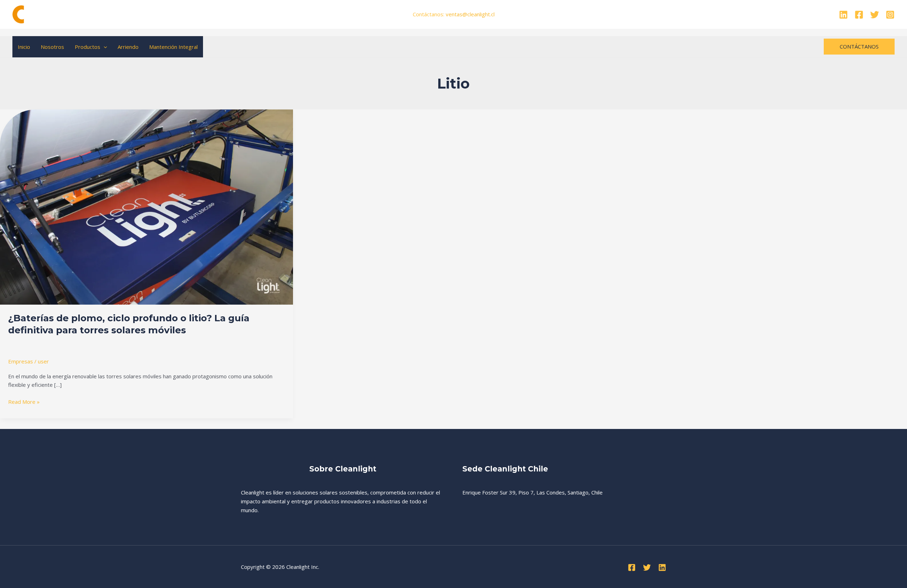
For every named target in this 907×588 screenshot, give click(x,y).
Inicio (24, 46)
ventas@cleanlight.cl (470, 14)
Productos (87, 46)
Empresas (20, 361)
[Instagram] (890, 14)
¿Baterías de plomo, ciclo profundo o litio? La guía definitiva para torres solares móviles (128, 324)
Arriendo (128, 46)
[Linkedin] (843, 14)
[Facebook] (859, 14)
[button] (103, 46)
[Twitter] (874, 14)
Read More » (24, 401)
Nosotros (52, 46)
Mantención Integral (173, 46)
